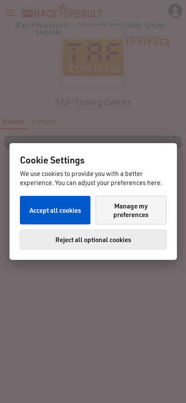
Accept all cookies (55, 210)
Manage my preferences (130, 210)
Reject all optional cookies (93, 239)
